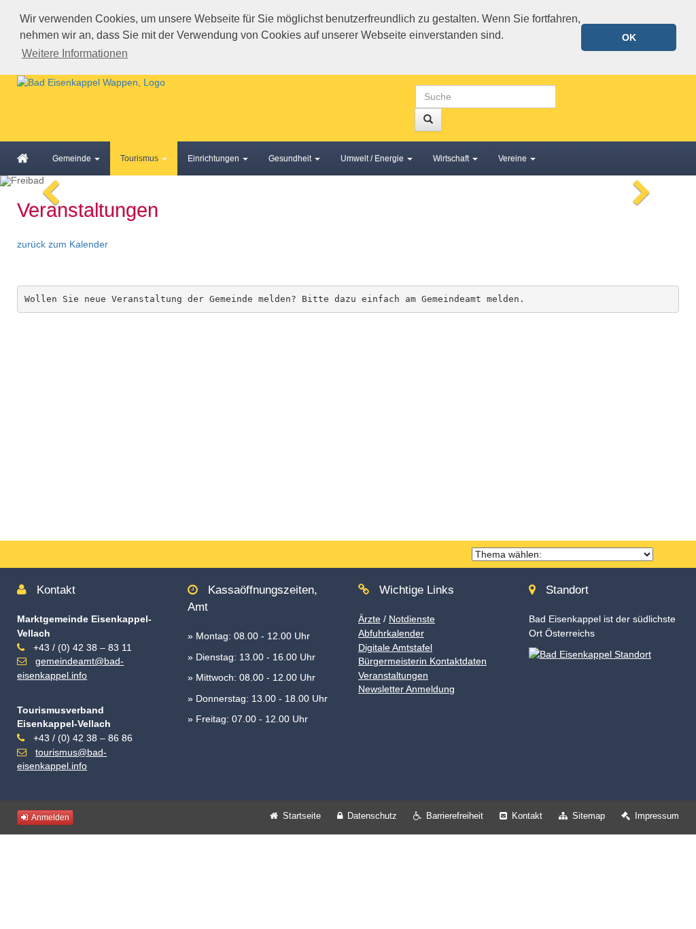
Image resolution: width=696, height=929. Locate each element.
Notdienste (412, 618)
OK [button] (629, 37)
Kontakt (527, 816)
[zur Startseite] (91, 81)
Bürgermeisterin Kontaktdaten (422, 661)
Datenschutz (372, 816)
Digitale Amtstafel (395, 647)
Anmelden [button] (49, 817)
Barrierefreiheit (454, 816)
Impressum (657, 816)
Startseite (302, 816)
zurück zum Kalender (62, 244)
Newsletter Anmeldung (406, 688)
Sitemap (588, 816)
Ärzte (369, 618)
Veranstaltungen (393, 675)
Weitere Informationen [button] (75, 53)
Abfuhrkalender (391, 633)
